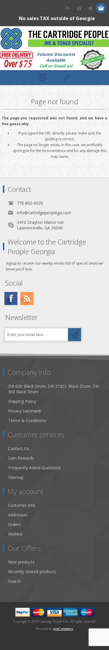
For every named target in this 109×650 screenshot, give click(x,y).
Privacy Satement (24, 411)
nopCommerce (63, 629)
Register (67, 8)
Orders (14, 524)
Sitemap (16, 477)
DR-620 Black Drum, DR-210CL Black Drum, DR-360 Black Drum (54, 388)
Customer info (21, 505)
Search (14, 581)
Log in (79, 8)
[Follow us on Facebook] (10, 298)
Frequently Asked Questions (34, 467)
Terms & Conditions (27, 420)
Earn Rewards (21, 458)
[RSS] (26, 298)
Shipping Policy (22, 401)
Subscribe (74, 334)
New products (21, 562)
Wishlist (15, 534)
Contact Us (18, 448)
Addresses (18, 515)
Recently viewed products (32, 571)
